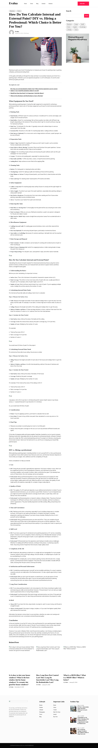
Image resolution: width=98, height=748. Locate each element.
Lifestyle (43, 3)
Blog (37, 3)
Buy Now (55, 716)
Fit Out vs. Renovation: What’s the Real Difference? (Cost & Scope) (83, 709)
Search (68, 11)
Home (25, 3)
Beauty (40, 705)
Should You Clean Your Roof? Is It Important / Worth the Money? (27, 93)
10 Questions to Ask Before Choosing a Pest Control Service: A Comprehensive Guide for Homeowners (83, 720)
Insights (75, 27)
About (31, 3)
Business (50, 3)
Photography (42, 712)
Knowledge (83, 27)
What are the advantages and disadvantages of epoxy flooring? (26, 95)
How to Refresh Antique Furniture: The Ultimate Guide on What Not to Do (83, 732)
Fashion (41, 707)
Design (76, 24)
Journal (54, 714)
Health (82, 24)
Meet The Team (56, 712)
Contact (55, 709)
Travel (76, 29)
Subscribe (82, 3)
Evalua (13, 3)
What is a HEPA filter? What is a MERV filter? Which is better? (74, 677)
